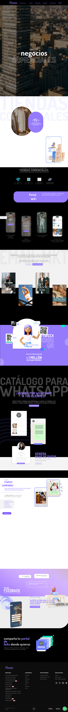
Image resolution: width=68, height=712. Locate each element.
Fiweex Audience (10, 700)
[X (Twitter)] (59, 683)
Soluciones (22, 3)
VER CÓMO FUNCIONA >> (34, 345)
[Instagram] (56, 683)
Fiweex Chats (9, 698)
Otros (26, 688)
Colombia (27, 679)
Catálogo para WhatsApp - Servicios (13, 693)
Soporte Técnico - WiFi (45, 677)
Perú (26, 684)
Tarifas (30, 3)
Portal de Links (8, 695)
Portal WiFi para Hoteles (10, 679)
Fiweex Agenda (8, 684)
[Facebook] (63, 683)
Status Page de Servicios (60, 679)
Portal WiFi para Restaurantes (11, 675)
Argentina (27, 686)
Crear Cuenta (58, 677)
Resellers (45, 3)
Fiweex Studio (9, 686)
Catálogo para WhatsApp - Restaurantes (11, 689)
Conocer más (7, 513)
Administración (43, 679)
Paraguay (27, 675)
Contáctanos (52, 3)
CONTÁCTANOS (28, 264)
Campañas (38, 3)
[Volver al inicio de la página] (34, 708)
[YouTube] (66, 683)
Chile (26, 677)
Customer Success (44, 675)
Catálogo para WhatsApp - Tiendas (13, 691)
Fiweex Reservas (8, 682)
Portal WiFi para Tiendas (10, 677)
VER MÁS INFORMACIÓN (37, 264)
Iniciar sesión (60, 3)
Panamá (27, 682)
